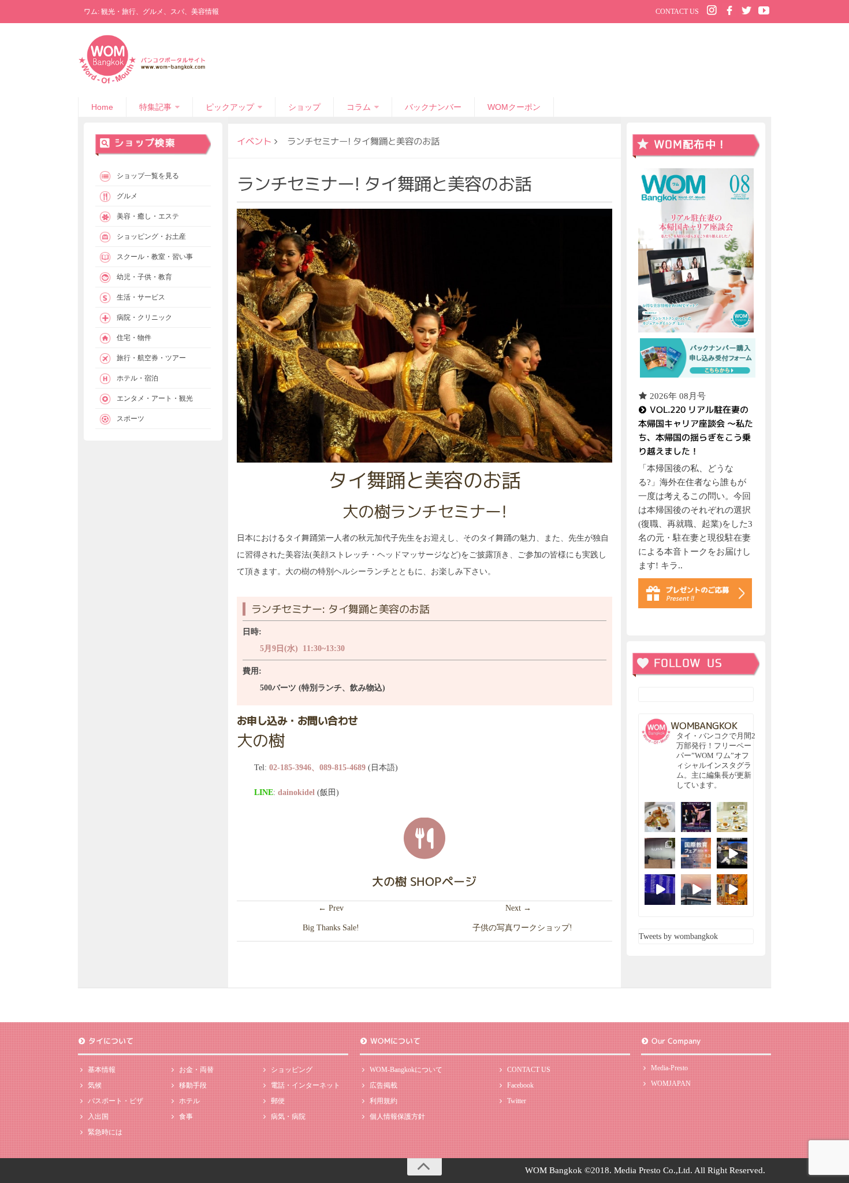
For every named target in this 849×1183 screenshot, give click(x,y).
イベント (254, 141)
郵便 (278, 1101)
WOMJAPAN (671, 1084)
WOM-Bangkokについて (406, 1070)
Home (102, 107)
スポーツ (130, 419)
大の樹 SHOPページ (424, 881)
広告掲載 (383, 1085)
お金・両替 (196, 1070)
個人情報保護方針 (397, 1116)
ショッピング (291, 1070)
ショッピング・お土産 (151, 236)
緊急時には (105, 1132)
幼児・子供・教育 (144, 277)
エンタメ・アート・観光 (155, 398)
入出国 (98, 1116)
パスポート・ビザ (115, 1101)
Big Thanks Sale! (331, 927)
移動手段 (193, 1085)
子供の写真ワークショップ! (522, 927)
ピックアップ (230, 107)
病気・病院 (288, 1116)
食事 (186, 1116)
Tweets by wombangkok (678, 936)
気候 (95, 1085)
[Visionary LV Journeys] (732, 853)
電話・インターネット (305, 1085)
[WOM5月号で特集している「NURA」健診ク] (660, 853)
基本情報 (102, 1070)
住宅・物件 (134, 338)
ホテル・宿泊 (137, 378)
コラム (359, 107)
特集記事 (155, 107)
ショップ (304, 107)
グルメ (127, 196)
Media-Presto (669, 1068)
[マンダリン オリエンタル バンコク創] (732, 817)
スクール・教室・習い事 (155, 257)
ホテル (189, 1101)
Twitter (516, 1101)
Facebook (520, 1085)
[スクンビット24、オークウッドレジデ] (732, 889)
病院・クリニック (144, 317)
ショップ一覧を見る (148, 176)
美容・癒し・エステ (148, 216)
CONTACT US (677, 12)
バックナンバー (433, 107)
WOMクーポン (514, 107)
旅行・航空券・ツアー (151, 358)
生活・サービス (141, 297)
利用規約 (383, 1101)
